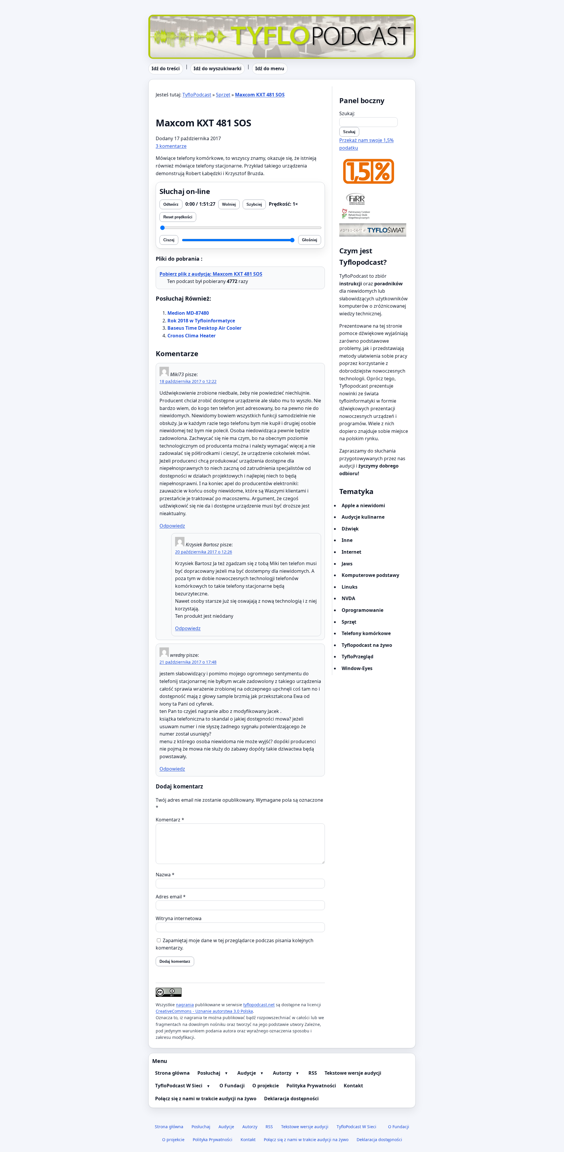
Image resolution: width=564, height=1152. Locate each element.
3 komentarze (171, 146)
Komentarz (170, 819)
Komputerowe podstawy (370, 575)
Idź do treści (166, 68)
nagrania (185, 1004)
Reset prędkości (177, 217)
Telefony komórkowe (366, 633)
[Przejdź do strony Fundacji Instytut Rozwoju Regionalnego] (373, 198)
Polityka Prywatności (311, 1085)
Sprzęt (223, 94)
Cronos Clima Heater (191, 335)
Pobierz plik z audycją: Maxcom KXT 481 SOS (211, 274)
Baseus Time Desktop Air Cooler (204, 328)
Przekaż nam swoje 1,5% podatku (366, 144)
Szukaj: (347, 113)
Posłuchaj (208, 1073)
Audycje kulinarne (363, 517)
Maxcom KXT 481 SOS (260, 94)
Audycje (246, 1073)
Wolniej (229, 204)
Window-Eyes (357, 668)
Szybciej (254, 204)
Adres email (171, 896)
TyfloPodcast (162, 18)
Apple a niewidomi (363, 505)
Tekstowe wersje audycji (353, 1073)
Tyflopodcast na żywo (367, 645)
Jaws (347, 563)
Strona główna (172, 1073)
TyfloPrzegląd (357, 656)
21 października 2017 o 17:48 (188, 662)
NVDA (348, 598)
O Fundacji (232, 1085)
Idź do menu (269, 68)
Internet (351, 552)
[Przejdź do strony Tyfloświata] (373, 230)
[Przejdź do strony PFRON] (373, 214)
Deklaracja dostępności (291, 1098)
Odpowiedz (172, 526)
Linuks (349, 587)
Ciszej (168, 240)
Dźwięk (350, 528)
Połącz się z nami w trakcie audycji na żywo (205, 1098)
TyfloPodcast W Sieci (178, 1085)
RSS (312, 1073)
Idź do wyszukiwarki (217, 68)
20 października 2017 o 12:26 (203, 552)
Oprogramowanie (362, 610)
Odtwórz (171, 204)
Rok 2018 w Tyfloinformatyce (201, 320)
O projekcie (265, 1085)
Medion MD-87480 (188, 313)
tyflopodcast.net (259, 1004)
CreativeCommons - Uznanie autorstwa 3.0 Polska (204, 1011)
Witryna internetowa (179, 918)
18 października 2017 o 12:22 (188, 381)
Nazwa (165, 874)
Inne (347, 540)
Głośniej (309, 240)
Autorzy (282, 1073)
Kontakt (353, 1085)
